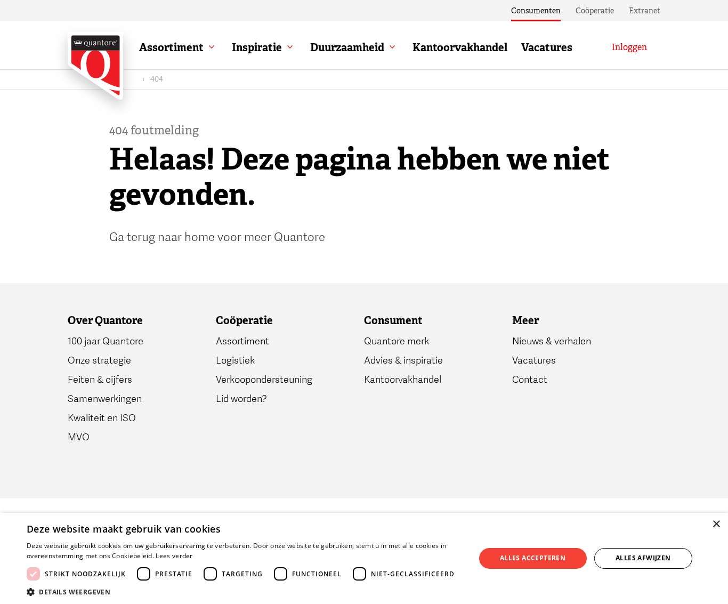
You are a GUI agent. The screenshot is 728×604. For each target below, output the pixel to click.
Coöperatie (595, 10)
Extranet (644, 10)
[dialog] (364, 558)
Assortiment (171, 47)
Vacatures (546, 47)
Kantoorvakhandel (459, 47)
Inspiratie (257, 47)
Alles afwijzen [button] (643, 557)
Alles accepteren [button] (532, 557)
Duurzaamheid (347, 47)
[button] (244, 591)
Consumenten (536, 10)
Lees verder (174, 555)
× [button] (716, 524)
